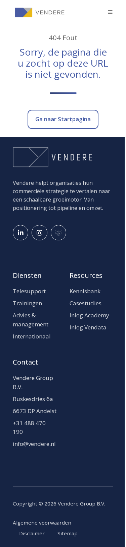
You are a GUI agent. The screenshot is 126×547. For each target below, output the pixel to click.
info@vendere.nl (34, 444)
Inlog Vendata (88, 327)
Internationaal (32, 336)
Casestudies (85, 303)
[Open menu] (110, 12)
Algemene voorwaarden (42, 522)
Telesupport (29, 291)
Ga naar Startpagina (63, 119)
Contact (25, 362)
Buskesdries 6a (33, 399)
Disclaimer (32, 533)
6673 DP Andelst (34, 411)
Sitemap (67, 533)
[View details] (20, 232)
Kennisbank (85, 291)
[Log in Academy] (58, 232)
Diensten (27, 275)
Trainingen (27, 303)
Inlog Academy (89, 315)
